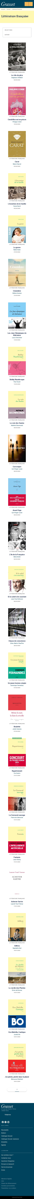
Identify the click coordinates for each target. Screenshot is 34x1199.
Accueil (3, 9)
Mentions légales (6, 1179)
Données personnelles (8, 1186)
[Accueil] (8, 4)
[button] (9, 30)
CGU (2, 1181)
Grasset (8, 9)
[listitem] (2, 1122)
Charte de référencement (8, 1183)
